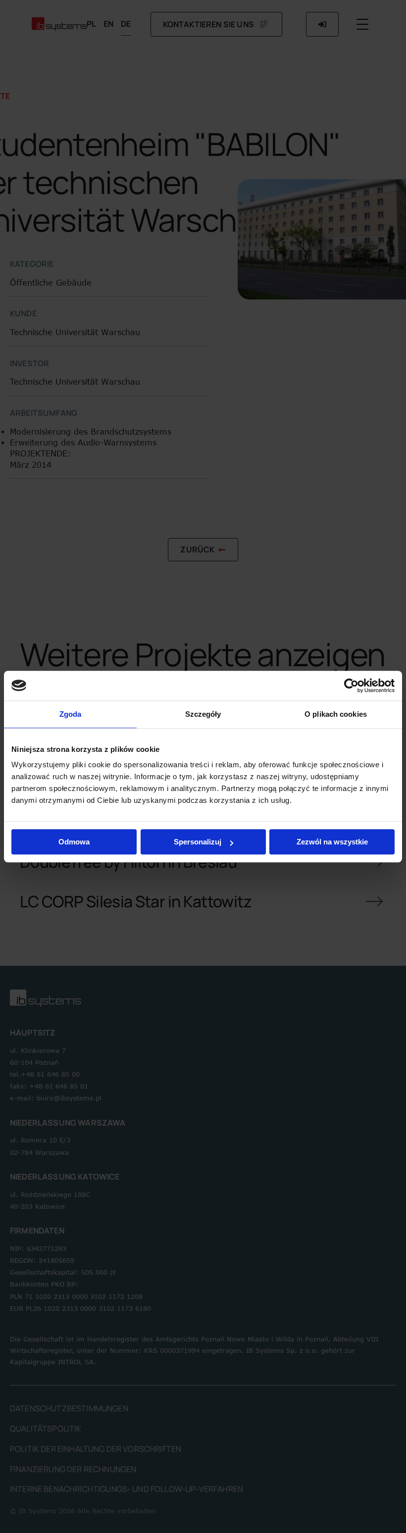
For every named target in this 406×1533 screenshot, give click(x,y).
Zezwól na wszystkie (332, 842)
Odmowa (74, 842)
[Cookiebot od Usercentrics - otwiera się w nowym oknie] (351, 685)
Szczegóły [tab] (203, 714)
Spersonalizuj (197, 842)
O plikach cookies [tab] (335, 714)
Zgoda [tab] (70, 714)
